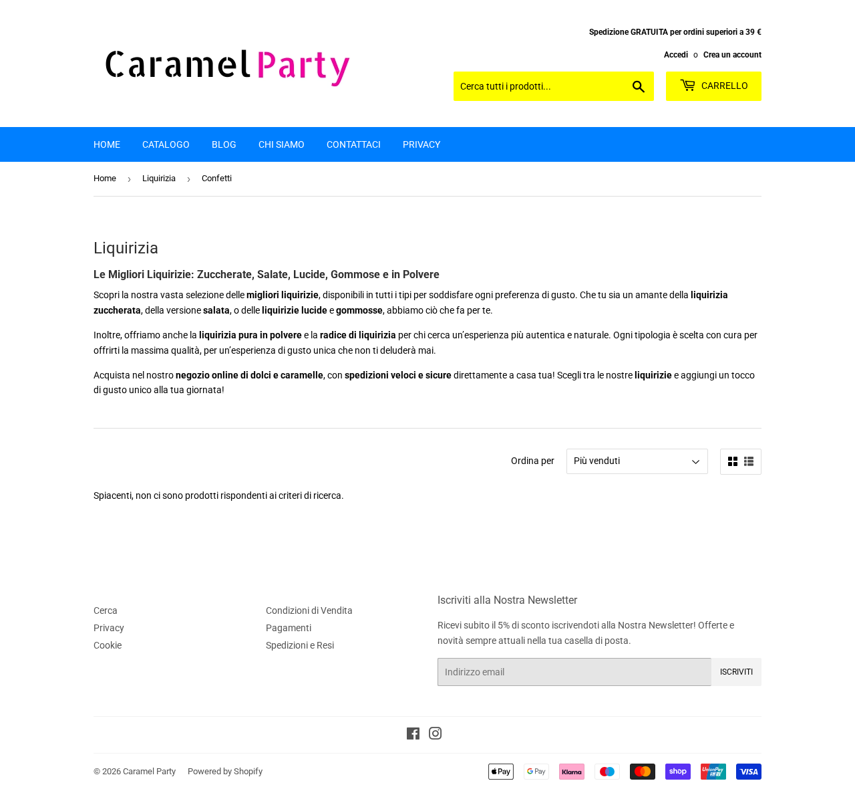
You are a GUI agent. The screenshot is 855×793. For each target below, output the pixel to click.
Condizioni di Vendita (309, 610)
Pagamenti (288, 627)
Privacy (421, 144)
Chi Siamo (282, 144)
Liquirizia (159, 178)
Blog (224, 144)
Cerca (106, 610)
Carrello (723, 85)
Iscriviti (736, 672)
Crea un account (732, 55)
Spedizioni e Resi (300, 645)
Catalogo (166, 144)
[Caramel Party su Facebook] (413, 735)
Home (107, 144)
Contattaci (354, 144)
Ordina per (532, 460)
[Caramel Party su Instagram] (435, 735)
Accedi (676, 55)
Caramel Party (149, 771)
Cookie (108, 645)
